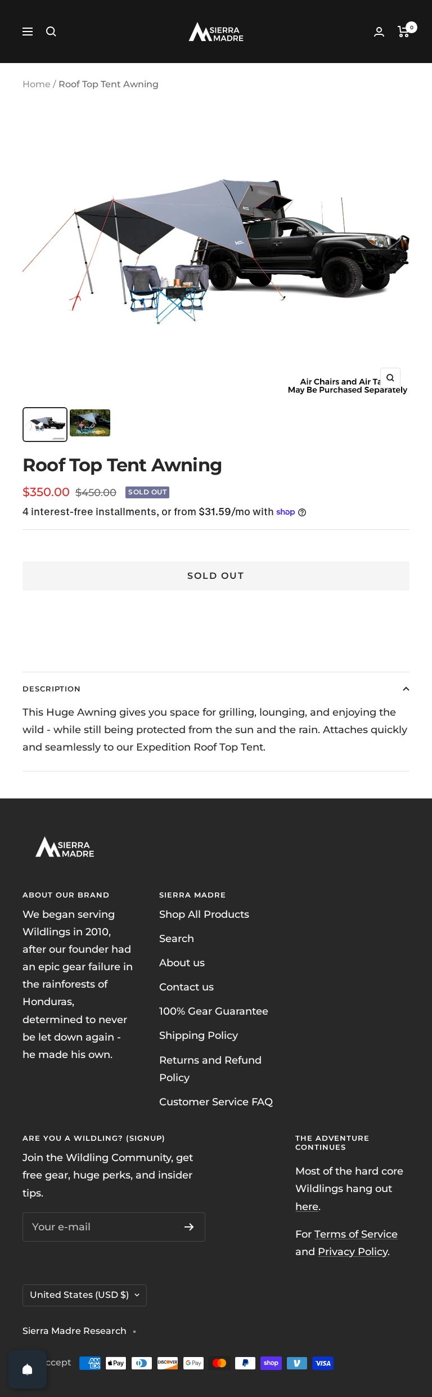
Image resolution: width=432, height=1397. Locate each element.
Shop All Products (204, 914)
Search (176, 938)
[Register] (189, 1227)
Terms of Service (356, 1234)
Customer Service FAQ (216, 1102)
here (306, 1206)
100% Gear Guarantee (213, 1011)
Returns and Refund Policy (210, 1069)
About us (182, 963)
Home (36, 84)
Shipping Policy (198, 1035)
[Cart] (404, 31)
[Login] (379, 32)
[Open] (27, 1369)
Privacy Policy (353, 1252)
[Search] (51, 31)
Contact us (186, 987)
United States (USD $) (79, 1294)
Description (51, 688)
